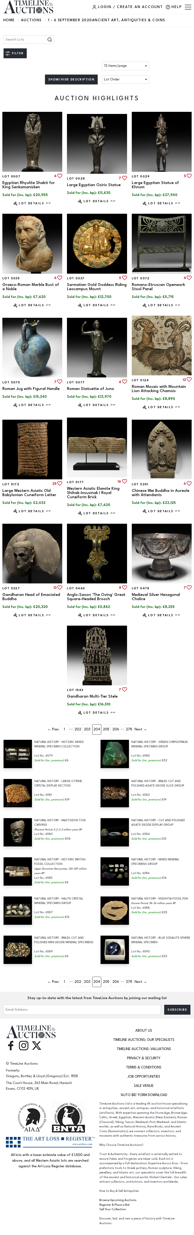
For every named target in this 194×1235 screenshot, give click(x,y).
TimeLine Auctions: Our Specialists (143, 1040)
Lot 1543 (75, 690)
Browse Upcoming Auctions (118, 1200)
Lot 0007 (11, 176)
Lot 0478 (141, 588)
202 (78, 729)
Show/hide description (71, 79)
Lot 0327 (11, 588)
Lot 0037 (75, 278)
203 (87, 729)
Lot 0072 (141, 278)
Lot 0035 (11, 278)
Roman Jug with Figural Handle (31, 389)
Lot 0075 (11, 382)
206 (115, 729)
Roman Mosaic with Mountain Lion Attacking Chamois (159, 389)
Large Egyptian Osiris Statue (94, 185)
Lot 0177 (75, 482)
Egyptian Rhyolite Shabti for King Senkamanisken (28, 185)
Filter (17, 53)
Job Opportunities (144, 1077)
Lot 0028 (76, 178)
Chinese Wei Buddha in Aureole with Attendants (160, 493)
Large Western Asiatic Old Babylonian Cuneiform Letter (29, 493)
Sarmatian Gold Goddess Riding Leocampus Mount (97, 287)
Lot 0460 (76, 588)
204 (96, 729)
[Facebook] (10, 1045)
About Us (143, 1031)
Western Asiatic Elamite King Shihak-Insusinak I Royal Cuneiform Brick (93, 492)
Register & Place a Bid (114, 1204)
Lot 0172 (10, 484)
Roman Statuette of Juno (90, 389)
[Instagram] (23, 1045)
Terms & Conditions (143, 1067)
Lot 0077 (76, 382)
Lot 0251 (140, 484)
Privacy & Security (143, 1058)
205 (106, 729)
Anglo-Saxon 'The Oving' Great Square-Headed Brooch (96, 597)
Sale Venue (144, 1086)
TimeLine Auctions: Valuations (144, 1049)
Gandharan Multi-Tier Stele (92, 696)
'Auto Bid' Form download (143, 1095)
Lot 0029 (141, 176)
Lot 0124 (140, 380)
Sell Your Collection (112, 1209)
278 (129, 729)
